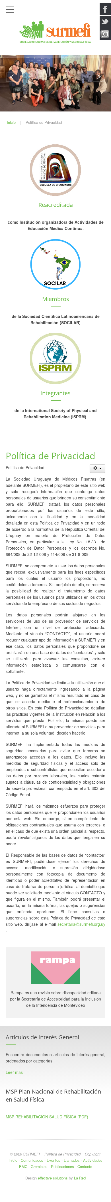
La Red (80, 1178)
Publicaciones (62, 1166)
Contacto (84, 1166)
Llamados (72, 1160)
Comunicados (32, 1160)
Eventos (53, 1160)
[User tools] (98, 468)
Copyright (92, 1154)
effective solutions (53, 1178)
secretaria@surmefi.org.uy (81, 924)
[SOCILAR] (55, 264)
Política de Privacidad (62, 1154)
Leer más (14, 1072)
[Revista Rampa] (55, 967)
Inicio (13, 1160)
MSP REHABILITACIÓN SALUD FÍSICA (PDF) (47, 1117)
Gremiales (39, 1166)
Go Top (55, 1196)
